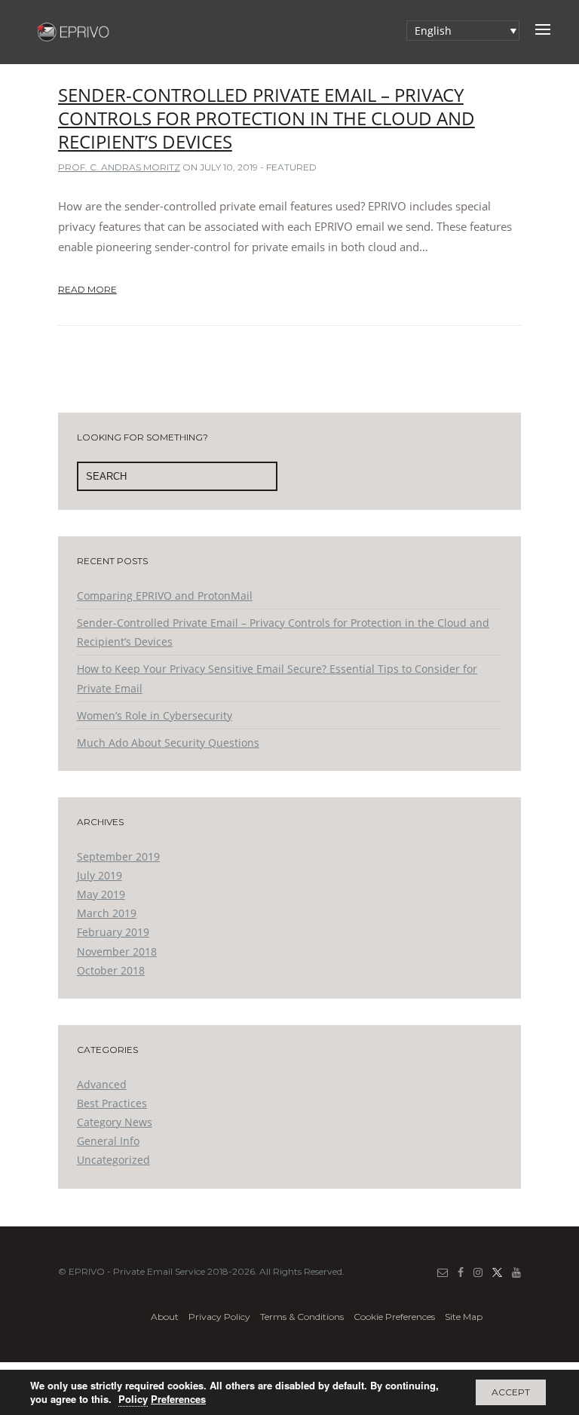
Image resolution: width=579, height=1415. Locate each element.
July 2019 (99, 875)
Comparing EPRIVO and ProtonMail (165, 595)
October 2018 (111, 970)
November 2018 (117, 951)
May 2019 (101, 894)
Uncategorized (113, 1160)
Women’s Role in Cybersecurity (154, 715)
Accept (511, 1392)
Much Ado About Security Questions (168, 742)
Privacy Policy (219, 1316)
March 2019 (106, 913)
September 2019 (118, 856)
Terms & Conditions (302, 1316)
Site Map (463, 1316)
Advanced (102, 1084)
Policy (133, 1399)
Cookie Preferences (394, 1316)
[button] (462, 30)
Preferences (178, 1399)
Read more (87, 289)
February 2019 (113, 932)
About (165, 1316)
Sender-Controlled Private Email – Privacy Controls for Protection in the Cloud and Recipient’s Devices (266, 118)
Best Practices (112, 1103)
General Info (108, 1141)
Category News (114, 1122)
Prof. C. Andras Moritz (119, 167)
